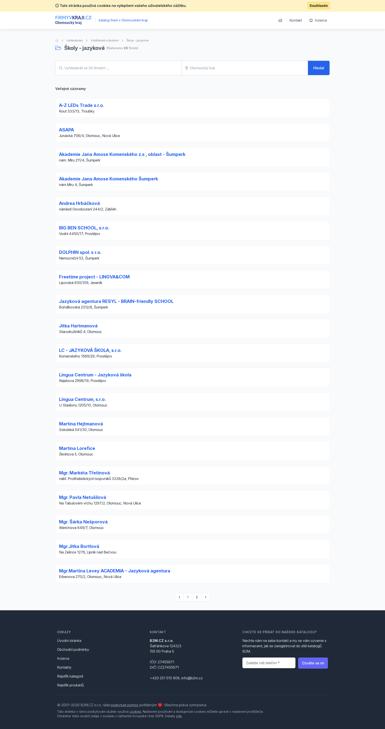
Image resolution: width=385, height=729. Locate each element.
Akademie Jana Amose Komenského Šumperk (108, 179)
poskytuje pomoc (125, 705)
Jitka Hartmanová (78, 326)
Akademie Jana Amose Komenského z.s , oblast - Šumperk (122, 154)
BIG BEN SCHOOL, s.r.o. (84, 228)
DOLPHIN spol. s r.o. (80, 252)
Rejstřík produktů (70, 685)
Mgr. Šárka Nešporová (83, 522)
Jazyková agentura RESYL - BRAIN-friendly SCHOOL (116, 301)
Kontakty (64, 667)
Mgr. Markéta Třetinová (84, 473)
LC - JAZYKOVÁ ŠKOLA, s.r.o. (90, 350)
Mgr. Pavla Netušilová (82, 497)
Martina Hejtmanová (81, 424)
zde (179, 716)
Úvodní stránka (69, 640)
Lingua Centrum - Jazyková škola (95, 375)
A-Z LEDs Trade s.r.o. (81, 105)
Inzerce (320, 20)
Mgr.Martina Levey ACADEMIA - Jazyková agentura (114, 571)
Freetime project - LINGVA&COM (94, 277)
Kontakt (295, 20)
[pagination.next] (205, 597)
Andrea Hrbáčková (79, 203)
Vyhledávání (74, 40)
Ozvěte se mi (313, 663)
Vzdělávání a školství (105, 40)
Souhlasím (318, 5)
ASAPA (66, 130)
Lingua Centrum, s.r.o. (82, 399)
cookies (135, 711)
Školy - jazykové (138, 40)
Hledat (318, 68)
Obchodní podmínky (73, 649)
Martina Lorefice (77, 448)
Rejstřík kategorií (70, 676)
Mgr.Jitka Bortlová (79, 546)
